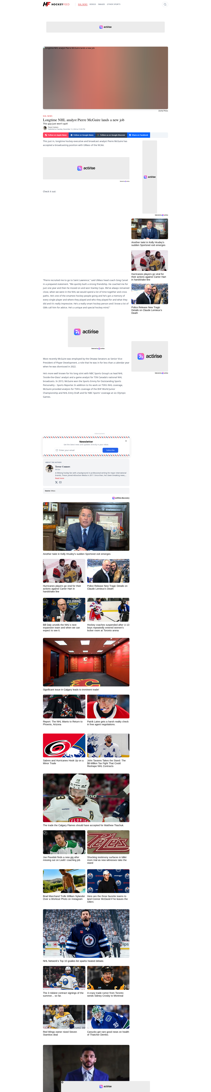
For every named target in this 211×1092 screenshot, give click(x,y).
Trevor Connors (53, 127)
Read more (59, 478)
